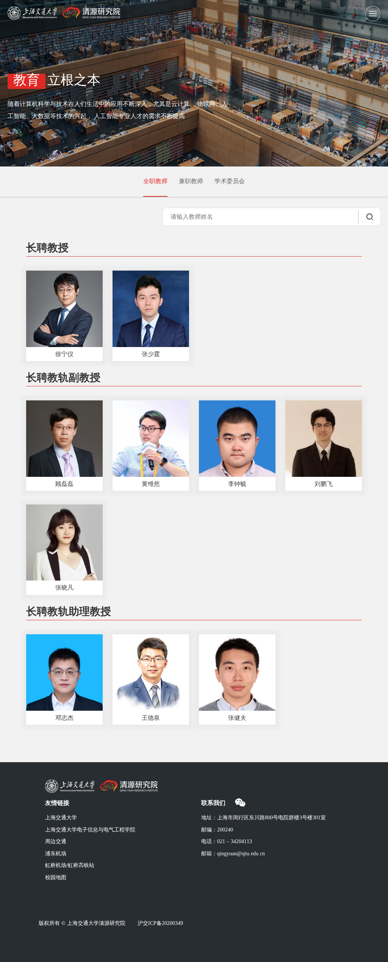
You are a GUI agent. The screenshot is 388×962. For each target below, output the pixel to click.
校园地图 (55, 878)
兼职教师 (191, 181)
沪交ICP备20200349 (160, 923)
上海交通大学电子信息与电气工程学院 (90, 830)
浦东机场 (55, 854)
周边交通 (55, 842)
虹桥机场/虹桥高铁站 (69, 866)
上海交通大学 (61, 818)
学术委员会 (229, 181)
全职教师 (155, 181)
